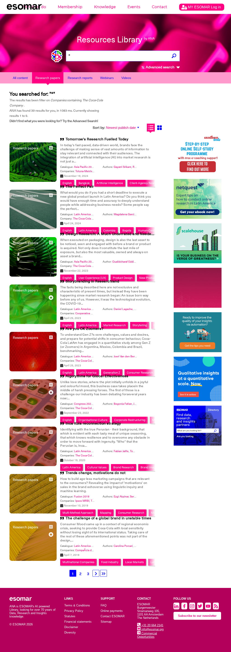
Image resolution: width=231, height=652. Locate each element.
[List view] (151, 128)
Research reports (80, 78)
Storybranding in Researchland (92, 281)
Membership (70, 7)
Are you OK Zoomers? (85, 328)
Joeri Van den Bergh (126, 356)
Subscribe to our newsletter (197, 615)
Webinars (107, 78)
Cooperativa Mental (87, 313)
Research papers (47, 78)
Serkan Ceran (138, 496)
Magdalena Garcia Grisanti (130, 214)
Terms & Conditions (77, 605)
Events (133, 7)
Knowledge (105, 7)
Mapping (105, 513)
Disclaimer (71, 627)
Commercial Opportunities (147, 635)
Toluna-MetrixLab (86, 171)
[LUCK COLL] (198, 243)
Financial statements (78, 621)
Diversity (70, 632)
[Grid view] (160, 128)
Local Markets (134, 562)
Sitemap (106, 621)
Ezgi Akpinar (121, 496)
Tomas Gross (138, 451)
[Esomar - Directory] (198, 426)
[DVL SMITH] (198, 154)
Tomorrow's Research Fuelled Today (97, 139)
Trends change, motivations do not (96, 473)
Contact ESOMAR (113, 616)
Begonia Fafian (123, 404)
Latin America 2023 (86, 309)
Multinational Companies (78, 562)
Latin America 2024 (86, 214)
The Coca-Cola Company (88, 218)
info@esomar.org (152, 629)
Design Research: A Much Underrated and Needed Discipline (119, 234)
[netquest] (198, 199)
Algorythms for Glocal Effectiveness (97, 376)
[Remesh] (198, 379)
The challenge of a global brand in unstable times (108, 518)
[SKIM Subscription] (198, 332)
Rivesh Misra (140, 167)
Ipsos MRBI (82, 501)
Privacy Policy (73, 611)
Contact (159, 7)
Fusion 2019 (81, 496)
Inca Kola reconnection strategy (93, 423)
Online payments (112, 611)
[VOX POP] (198, 288)
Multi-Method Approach (77, 513)
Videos (126, 78)
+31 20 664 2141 (152, 625)
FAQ (103, 605)
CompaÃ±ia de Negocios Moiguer (95, 550)
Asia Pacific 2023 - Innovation (92, 262)
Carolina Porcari (123, 546)
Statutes (69, 616)
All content (20, 78)
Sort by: (99, 127)
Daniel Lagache (123, 309)
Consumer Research (131, 513)
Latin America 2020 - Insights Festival (97, 451)
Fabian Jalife (121, 451)
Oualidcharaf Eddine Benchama (131, 262)
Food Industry (109, 562)
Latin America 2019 (86, 546)
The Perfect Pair (80, 186)
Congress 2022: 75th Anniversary (94, 404)
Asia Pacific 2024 (84, 167)
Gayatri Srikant (122, 167)
